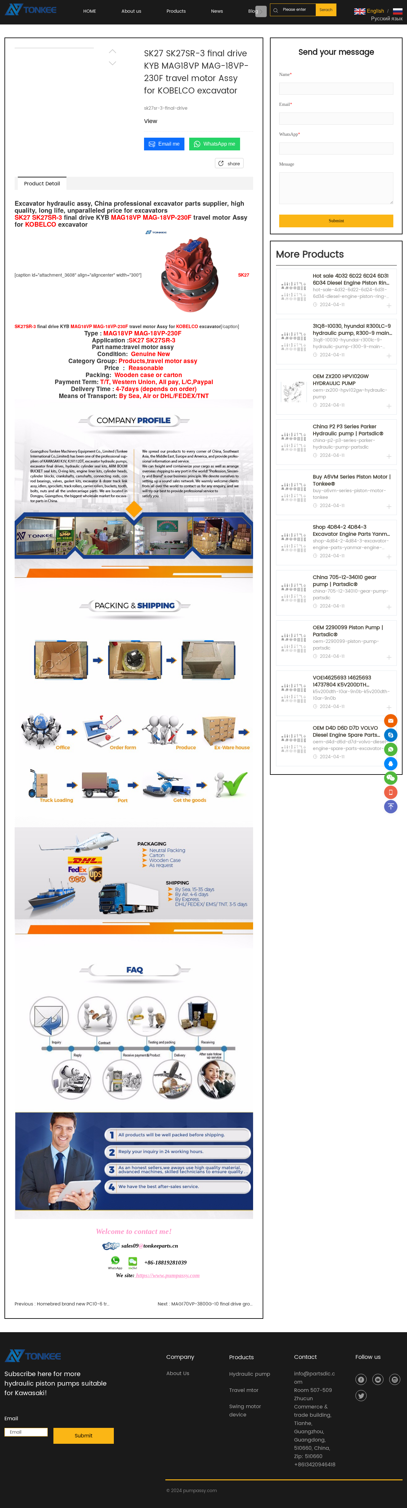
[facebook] (361, 1379)
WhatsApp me (219, 144)
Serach (326, 10)
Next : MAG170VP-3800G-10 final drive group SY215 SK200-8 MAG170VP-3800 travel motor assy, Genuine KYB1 (205, 1304)
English (375, 10)
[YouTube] (377, 1379)
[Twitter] (361, 1395)
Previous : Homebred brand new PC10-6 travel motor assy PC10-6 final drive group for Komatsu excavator (62, 1304)
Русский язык (387, 18)
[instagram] (394, 1379)
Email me (169, 144)
